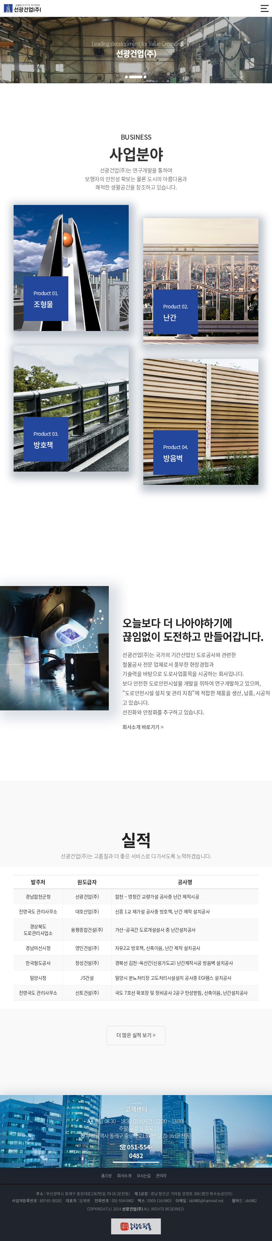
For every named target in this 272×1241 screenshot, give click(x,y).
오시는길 (144, 1176)
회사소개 (124, 1176)
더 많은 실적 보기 (134, 1035)
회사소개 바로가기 (141, 727)
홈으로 (106, 1176)
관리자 (161, 1176)
